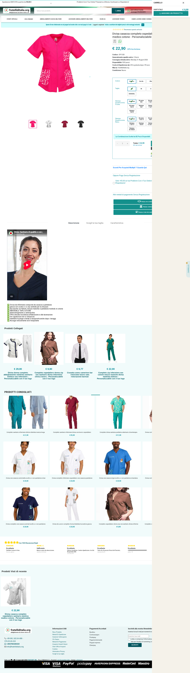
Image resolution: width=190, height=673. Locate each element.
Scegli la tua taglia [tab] (94, 223)
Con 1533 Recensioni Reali (28, 543)
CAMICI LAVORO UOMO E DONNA (142, 19)
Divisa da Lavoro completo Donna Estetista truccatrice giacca (72, 524)
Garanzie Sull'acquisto (59, 637)
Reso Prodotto (57, 632)
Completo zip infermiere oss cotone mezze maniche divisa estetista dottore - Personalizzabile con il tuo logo (111, 376)
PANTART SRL (32, 660)
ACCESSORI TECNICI (118, 19)
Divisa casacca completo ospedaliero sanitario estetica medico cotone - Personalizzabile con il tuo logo (15, 617)
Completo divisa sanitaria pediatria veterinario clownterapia (118, 432)
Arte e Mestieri (29, 19)
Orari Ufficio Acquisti (59, 646)
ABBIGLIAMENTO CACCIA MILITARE (51, 19)
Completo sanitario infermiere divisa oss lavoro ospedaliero (72, 432)
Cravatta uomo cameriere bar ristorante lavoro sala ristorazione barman (80, 375)
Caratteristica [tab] (117, 223)
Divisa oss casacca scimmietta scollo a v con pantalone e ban (25, 478)
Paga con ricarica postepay (150, 212)
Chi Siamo (55, 639)
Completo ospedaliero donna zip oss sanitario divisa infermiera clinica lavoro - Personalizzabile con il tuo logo (49, 376)
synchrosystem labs (63, 660)
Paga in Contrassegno (151, 201)
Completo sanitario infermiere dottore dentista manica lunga (26, 432)
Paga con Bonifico (151, 207)
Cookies (55, 649)
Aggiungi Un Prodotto (172, 13)
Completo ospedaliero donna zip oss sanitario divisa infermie (118, 524)
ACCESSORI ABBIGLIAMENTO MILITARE (81, 19)
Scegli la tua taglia (58, 654)
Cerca (119, 11)
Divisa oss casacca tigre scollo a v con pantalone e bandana (118, 478)
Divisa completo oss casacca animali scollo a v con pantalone (25, 524)
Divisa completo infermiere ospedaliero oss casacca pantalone (72, 478)
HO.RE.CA (102, 19)
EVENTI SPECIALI (12, 19)
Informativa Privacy (58, 651)
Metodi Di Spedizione (59, 634)
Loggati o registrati (98, 25)
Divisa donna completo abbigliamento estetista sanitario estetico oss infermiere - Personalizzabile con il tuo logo (18, 376)
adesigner (79, 660)
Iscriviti (134, 645)
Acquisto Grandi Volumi (59, 644)
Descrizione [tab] (73, 223)
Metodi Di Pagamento (59, 642)
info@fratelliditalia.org (15, 647)
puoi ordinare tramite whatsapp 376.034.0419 (138, 11)
